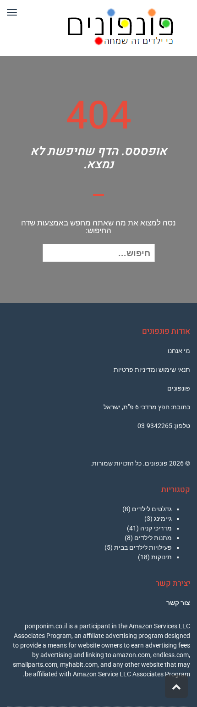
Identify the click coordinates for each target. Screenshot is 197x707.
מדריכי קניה (156, 528)
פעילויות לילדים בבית (143, 547)
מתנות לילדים (153, 537)
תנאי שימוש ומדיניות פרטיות (152, 369)
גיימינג (163, 518)
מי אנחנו (179, 350)
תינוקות (161, 557)
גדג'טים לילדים (152, 509)
